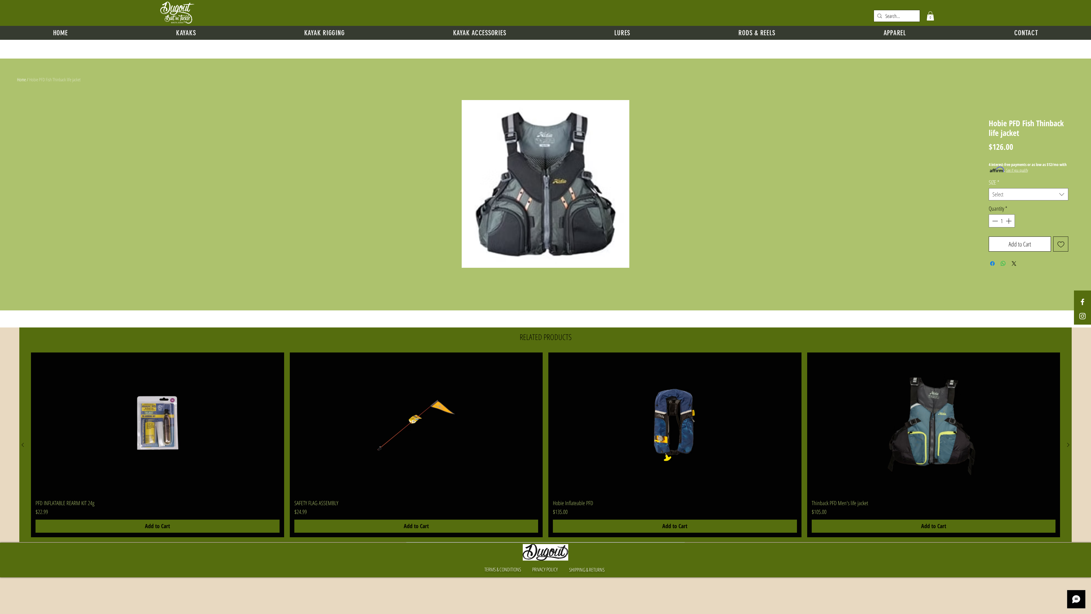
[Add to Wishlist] (1060, 244)
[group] (545, 445)
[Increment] (1009, 221)
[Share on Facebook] (992, 263)
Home (21, 79)
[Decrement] (994, 221)
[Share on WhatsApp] (1003, 263)
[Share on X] (1014, 263)
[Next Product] (1068, 444)
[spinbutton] (1001, 221)
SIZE (994, 182)
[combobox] (1028, 194)
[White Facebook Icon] (1082, 302)
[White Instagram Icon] (1082, 316)
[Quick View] (157, 424)
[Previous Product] (22, 444)
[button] (930, 15)
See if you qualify (1017, 170)
